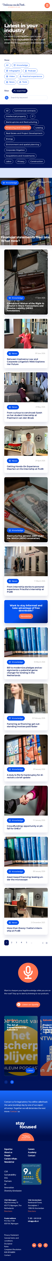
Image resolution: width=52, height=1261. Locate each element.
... (31, 943)
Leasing (39, 127)
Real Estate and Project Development (24, 133)
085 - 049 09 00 (34, 1219)
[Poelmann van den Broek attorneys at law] (14, 5)
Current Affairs (10, 1159)
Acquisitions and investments (20, 156)
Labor (8, 161)
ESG (6, 1178)
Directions (8, 1211)
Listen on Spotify (30, 1004)
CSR (6, 1172)
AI (5, 1184)
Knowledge (22, 65)
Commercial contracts (25, 111)
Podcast (32, 71)
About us (8, 1152)
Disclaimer (8, 1244)
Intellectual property (16, 116)
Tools (24, 82)
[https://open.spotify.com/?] (40, 1245)
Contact (14, 1112)
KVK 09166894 (9, 1252)
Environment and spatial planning (22, 144)
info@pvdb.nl (33, 1221)
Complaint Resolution (12, 1250)
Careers (31, 1149)
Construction (36, 161)
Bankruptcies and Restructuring (21, 122)
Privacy (20, 161)
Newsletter (26, 616)
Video (12, 76)
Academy (32, 1152)
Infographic (14, 71)
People (7, 1156)
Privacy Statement (11, 1235)
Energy (9, 139)
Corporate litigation (15, 150)
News (12, 82)
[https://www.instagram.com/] (45, 1245)
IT (32, 116)
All (7, 65)
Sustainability (10, 1175)
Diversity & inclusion (13, 1191)
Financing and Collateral (17, 127)
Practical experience (32, 76)
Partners (8, 1181)
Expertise (8, 1149)
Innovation (9, 1188)
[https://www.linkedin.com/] (34, 1245)
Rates (6, 1247)
